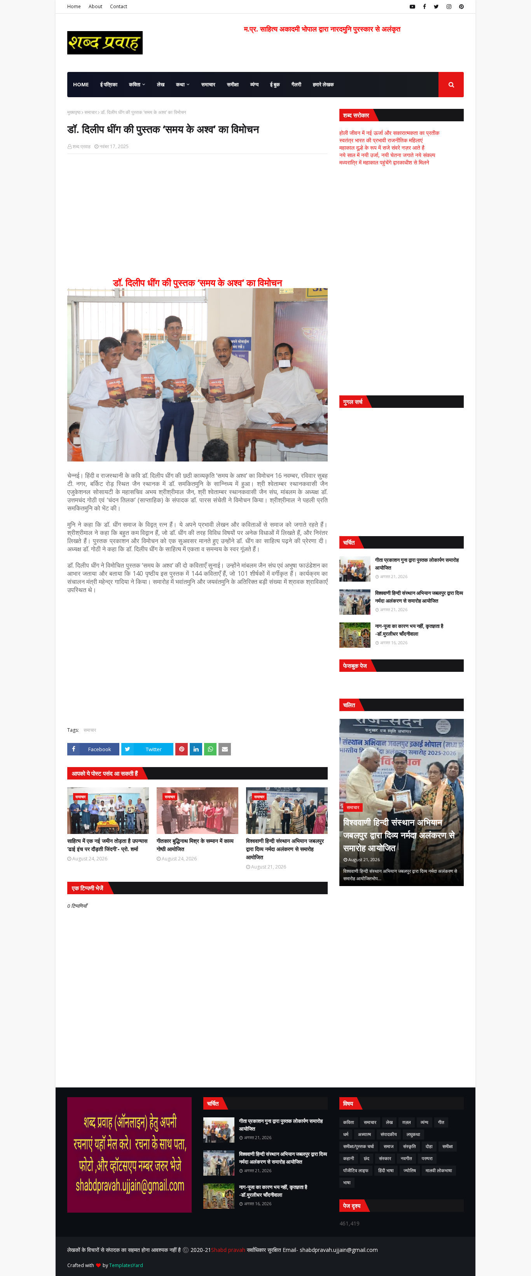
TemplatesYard (126, 1265)
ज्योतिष (409, 1170)
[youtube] (412, 6)
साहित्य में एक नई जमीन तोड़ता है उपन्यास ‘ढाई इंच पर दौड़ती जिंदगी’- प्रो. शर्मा (107, 845)
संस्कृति (409, 1146)
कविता (348, 1122)
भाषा (347, 1182)
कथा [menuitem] (180, 84)
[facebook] (424, 6)
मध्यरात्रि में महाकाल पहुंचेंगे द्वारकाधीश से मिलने (384, 162)
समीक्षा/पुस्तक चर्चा (358, 1146)
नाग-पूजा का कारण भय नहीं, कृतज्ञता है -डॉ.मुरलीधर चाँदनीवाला (409, 629)
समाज (388, 1146)
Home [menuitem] (81, 84)
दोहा (429, 1146)
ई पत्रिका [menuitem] (108, 84)
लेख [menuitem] (160, 84)
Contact (118, 6)
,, (401, 802)
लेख (389, 1122)
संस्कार (385, 1158)
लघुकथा (413, 1134)
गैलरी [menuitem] (296, 84)
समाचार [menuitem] (208, 84)
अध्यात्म (364, 1134)
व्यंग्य (424, 1122)
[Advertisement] (197, 216)
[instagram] (449, 6)
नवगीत (406, 1158)
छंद (366, 1158)
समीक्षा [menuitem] (233, 84)
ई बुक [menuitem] (275, 84)
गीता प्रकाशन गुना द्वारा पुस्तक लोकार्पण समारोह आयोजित (417, 563)
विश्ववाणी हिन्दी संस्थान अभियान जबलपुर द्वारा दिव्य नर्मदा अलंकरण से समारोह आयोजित (285, 849)
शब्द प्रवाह (82, 146)
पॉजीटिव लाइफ (356, 1170)
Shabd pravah (229, 1249)
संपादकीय (389, 1134)
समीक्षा (447, 1146)
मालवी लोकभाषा (439, 1170)
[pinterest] (460, 6)
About (95, 6)
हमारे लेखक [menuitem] (323, 84)
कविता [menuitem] (134, 84)
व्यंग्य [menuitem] (254, 84)
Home (74, 6)
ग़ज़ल (406, 1122)
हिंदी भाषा (386, 1170)
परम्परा (427, 1158)
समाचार (90, 112)
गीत (441, 1122)
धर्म (345, 1134)
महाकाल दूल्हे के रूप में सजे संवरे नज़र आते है (381, 147)
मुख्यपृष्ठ (73, 112)
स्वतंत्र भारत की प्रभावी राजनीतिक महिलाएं (381, 140)
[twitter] (436, 6)
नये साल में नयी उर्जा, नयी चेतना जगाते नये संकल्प (387, 155)
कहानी (348, 1158)
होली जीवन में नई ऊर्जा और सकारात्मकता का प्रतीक (389, 132)
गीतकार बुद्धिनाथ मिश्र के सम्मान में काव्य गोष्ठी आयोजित (195, 845)
